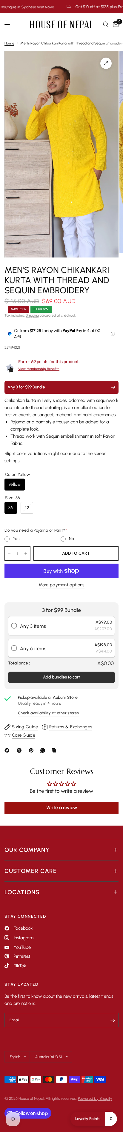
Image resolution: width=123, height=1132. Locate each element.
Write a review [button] (61, 807)
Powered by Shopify (95, 1098)
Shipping (32, 315)
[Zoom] (106, 63)
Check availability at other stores (48, 713)
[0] (115, 24)
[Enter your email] (113, 1020)
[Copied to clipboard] (55, 750)
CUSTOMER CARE (30, 871)
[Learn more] (113, 334)
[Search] (106, 24)
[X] (20, 750)
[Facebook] (8, 750)
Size (12, 497)
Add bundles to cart (61, 677)
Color (17, 474)
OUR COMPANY (27, 849)
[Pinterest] (32, 750)
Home (9, 43)
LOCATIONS (21, 892)
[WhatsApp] (43, 750)
